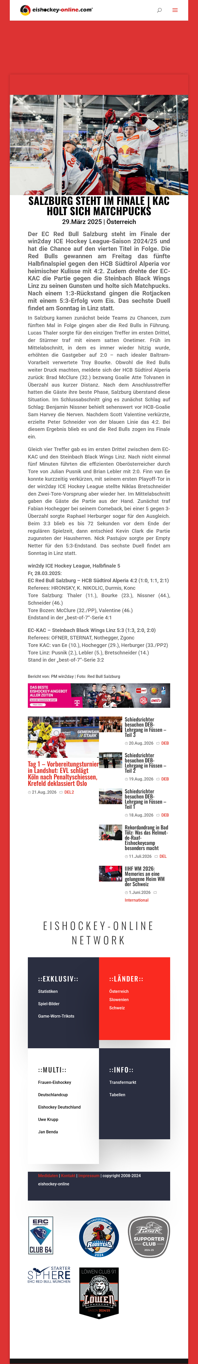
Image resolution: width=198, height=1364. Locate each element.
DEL (163, 856)
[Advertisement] (99, 39)
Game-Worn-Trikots (56, 1016)
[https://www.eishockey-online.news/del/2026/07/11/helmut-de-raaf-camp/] (110, 832)
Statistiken (48, 991)
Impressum (89, 1175)
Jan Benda (48, 1131)
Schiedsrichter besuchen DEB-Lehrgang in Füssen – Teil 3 (145, 726)
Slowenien (119, 999)
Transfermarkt (122, 1082)
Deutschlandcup (53, 1094)
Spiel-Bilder (49, 1003)
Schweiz (117, 1007)
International (136, 900)
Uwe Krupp (48, 1119)
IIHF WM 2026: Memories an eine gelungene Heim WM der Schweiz (145, 876)
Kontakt (68, 1175)
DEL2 (69, 792)
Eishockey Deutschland (59, 1107)
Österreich (121, 222)
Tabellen (117, 1094)
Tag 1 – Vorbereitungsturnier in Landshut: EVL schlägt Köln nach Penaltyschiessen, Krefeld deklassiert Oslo (63, 773)
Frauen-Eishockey (54, 1082)
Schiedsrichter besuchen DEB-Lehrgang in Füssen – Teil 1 (145, 798)
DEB (165, 743)
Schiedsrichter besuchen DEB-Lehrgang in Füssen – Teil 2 (145, 762)
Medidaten (48, 1175)
